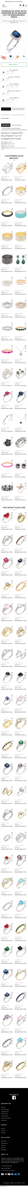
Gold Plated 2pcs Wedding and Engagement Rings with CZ (7, 803)
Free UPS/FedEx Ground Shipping (11, 128)
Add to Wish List (7, 114)
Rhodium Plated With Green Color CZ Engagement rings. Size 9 (21, 757)
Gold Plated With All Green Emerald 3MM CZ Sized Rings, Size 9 (21, 940)
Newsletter (3, 1149)
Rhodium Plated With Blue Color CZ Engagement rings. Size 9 (21, 408)
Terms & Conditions (6, 1118)
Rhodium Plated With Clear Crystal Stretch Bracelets (7, 317)
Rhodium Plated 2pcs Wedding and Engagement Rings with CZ (21, 666)
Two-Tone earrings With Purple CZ (21, 477)
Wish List (3, 1147)
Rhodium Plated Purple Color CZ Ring (7, 712)
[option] (4, 57)
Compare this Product (19, 114)
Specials (3, 1130)
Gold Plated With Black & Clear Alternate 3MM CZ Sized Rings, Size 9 (7, 757)
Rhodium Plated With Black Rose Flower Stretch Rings (7, 454)
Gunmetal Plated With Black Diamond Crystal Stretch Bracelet (7, 500)
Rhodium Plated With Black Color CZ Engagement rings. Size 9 (7, 689)
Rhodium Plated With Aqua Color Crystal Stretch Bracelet (21, 225)
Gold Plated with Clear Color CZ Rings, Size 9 (21, 500)
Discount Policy (5, 1109)
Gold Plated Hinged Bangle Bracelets (21, 180)
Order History (4, 1143)
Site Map (3, 1132)
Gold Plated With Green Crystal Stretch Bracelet (21, 340)
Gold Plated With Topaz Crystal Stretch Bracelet (21, 317)
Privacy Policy (4, 1116)
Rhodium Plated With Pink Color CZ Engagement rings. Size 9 (7, 620)
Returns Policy (4, 1113)
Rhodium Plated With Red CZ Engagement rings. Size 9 (7, 529)
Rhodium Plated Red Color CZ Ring (7, 872)
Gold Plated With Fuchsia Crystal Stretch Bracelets (7, 362)
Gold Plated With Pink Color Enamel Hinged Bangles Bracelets (7, 477)
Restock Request (16, 125)
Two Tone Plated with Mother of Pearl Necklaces (21, 362)
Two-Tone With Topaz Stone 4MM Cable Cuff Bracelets (7, 431)
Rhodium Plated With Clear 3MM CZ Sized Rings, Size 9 (7, 917)
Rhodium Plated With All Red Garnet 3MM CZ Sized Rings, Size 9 (21, 552)
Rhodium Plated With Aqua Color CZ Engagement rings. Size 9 (21, 917)
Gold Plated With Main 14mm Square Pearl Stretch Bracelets (21, 294)
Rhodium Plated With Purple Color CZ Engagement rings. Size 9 (21, 780)
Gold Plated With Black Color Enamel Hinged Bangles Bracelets (7, 225)
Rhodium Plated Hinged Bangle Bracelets (7, 180)
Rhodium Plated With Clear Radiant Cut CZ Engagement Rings (21, 803)
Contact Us (4, 1120)
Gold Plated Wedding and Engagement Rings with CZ (7, 643)
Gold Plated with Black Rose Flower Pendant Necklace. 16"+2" (21, 431)
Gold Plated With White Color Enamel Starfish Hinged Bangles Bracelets (21, 203)
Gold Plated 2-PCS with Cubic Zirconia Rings (21, 529)
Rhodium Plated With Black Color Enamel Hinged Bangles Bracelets (21, 454)
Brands (3, 1128)
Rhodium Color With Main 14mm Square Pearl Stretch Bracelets (7, 294)
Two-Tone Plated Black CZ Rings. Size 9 (21, 385)
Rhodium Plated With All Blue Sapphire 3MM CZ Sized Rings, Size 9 (21, 1009)
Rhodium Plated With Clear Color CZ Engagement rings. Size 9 (7, 552)
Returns (3, 1145)
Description (5, 125)
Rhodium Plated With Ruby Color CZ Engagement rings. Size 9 (7, 408)
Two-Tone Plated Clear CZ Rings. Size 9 (7, 385)
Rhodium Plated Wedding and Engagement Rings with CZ (7, 849)
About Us (3, 1107)
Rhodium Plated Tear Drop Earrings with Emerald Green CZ (21, 271)
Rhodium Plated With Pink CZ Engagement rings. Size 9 (21, 712)
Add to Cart (6, 109)
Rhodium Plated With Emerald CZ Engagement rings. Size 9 (7, 963)
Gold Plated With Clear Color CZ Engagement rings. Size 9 (21, 735)
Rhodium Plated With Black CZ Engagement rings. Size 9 (21, 689)
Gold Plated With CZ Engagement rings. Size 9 (21, 826)
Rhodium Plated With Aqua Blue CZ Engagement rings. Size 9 (21, 894)
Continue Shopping (18, 109)
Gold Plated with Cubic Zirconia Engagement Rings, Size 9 (7, 1077)
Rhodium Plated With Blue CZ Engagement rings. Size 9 (21, 575)
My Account (4, 1141)
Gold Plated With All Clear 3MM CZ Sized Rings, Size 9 (21, 597)
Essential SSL (3, 1186)
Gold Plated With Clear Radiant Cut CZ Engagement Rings (7, 597)
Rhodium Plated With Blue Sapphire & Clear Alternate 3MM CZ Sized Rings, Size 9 (7, 1054)
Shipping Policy (5, 1111)
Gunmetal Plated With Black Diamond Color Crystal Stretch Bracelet (7, 271)
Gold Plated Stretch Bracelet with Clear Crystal (7, 248)
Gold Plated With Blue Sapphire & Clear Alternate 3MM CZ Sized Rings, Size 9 (21, 1077)
